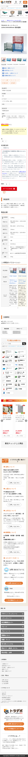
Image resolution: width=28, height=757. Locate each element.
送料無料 (13, 83)
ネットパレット (15, 80)
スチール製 (5, 80)
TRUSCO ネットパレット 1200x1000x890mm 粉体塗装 (14, 21)
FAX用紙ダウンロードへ (15, 600)
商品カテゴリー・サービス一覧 (14, 20)
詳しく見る (7, 435)
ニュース (4, 692)
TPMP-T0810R (13, 276)
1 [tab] (18, 308)
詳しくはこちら (15, 482)
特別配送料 (5, 83)
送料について (5, 669)
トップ (2, 20)
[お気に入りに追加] (4, 192)
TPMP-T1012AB (22, 276)
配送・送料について (9, 68)
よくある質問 (5, 683)
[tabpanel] (13, 286)
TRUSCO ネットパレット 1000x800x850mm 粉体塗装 (13, 282)
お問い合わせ (5, 679)
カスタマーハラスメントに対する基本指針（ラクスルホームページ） (13, 702)
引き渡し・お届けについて (11, 73)
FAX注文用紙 (5, 681)
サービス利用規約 (6, 699)
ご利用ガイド (5, 663)
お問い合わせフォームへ (15, 724)
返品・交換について (6, 671)
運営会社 (4, 694)
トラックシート (19, 8)
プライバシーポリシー (7, 695)
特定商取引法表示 (6, 697)
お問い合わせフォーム (14, 583)
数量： (3, 183)
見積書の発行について (10, 75)
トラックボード (11, 8)
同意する (6, 148)
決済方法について (8, 70)
